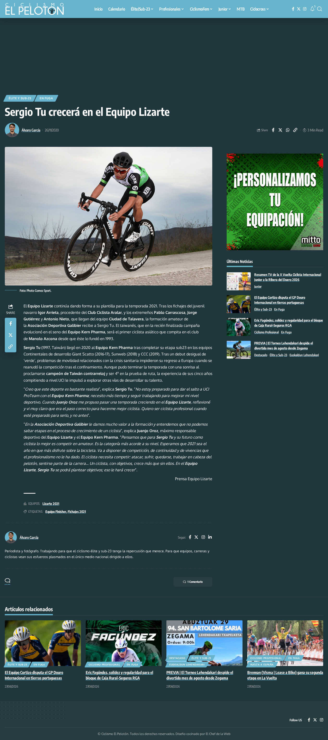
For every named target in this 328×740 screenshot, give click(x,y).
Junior (257, 287)
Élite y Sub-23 (20, 98)
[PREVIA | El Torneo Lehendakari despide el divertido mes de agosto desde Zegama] (239, 350)
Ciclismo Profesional (266, 332)
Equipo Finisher (55, 512)
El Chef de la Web (218, 734)
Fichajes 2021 (77, 512)
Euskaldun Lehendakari (304, 355)
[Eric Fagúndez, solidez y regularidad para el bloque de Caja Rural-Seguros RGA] (239, 327)
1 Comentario (195, 582)
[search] (319, 9)
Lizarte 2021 (51, 504)
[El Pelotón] (37, 9)
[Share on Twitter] (280, 130)
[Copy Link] (295, 130)
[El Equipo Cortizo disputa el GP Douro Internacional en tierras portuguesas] (239, 304)
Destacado (260, 355)
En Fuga (46, 98)
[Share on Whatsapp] (288, 130)
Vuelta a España (262, 664)
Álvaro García (31, 130)
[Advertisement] (164, 54)
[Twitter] (299, 9)
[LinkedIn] (210, 537)
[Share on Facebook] (273, 130)
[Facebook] (293, 9)
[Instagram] (305, 9)
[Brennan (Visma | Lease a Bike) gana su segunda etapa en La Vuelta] (285, 643)
